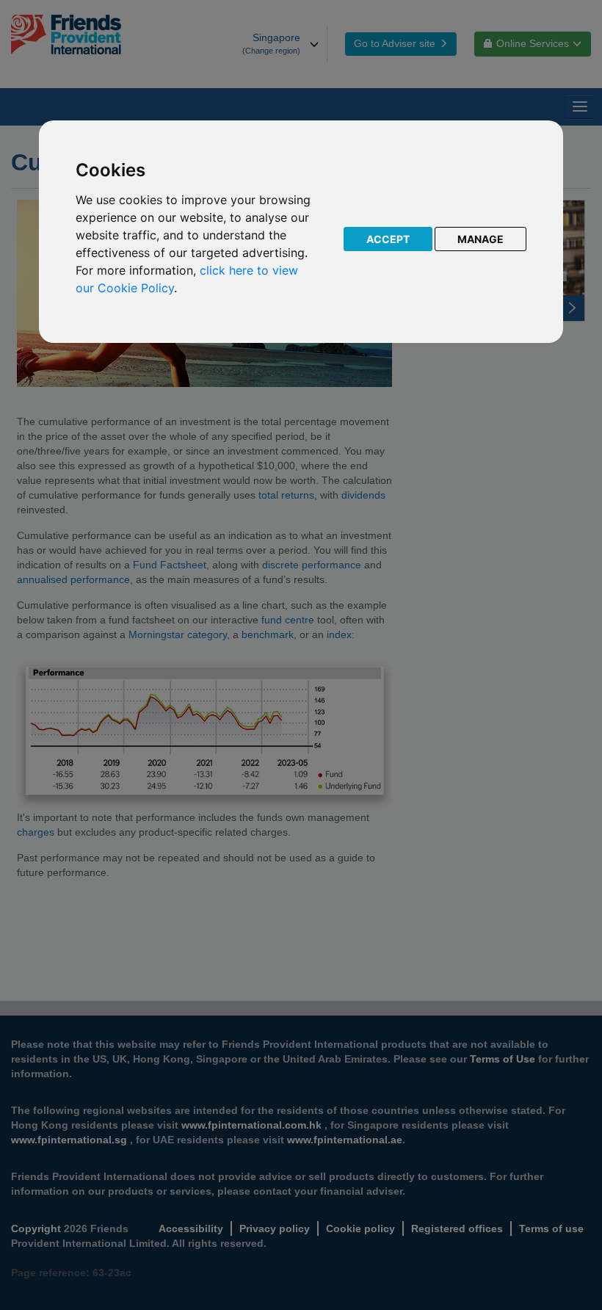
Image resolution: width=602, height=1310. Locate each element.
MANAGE (480, 239)
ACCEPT (388, 239)
